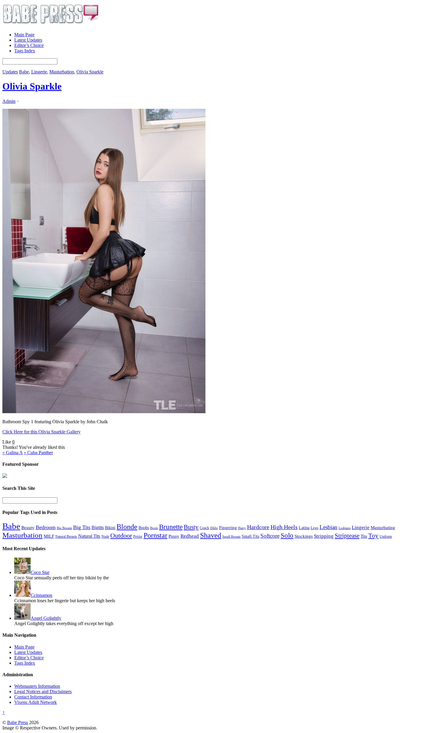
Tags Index (24, 50)
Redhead (189, 536)
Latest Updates (28, 40)
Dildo (214, 528)
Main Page (24, 34)
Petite (137, 536)
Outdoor (121, 535)
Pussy (174, 536)
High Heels (284, 527)
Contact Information (33, 696)
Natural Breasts (66, 537)
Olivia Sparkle (89, 71)
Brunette (171, 527)
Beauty (27, 527)
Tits (364, 536)
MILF (49, 536)
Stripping (324, 536)
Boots (154, 528)
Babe (24, 71)
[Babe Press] (50, 24)
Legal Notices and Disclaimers (43, 691)
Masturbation (61, 71)
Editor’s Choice (29, 45)
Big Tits (81, 527)
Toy (373, 535)
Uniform (386, 537)
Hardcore (258, 527)
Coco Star (40, 572)
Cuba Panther (38, 452)
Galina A (12, 452)
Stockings (304, 536)
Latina (304, 528)
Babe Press (17, 722)
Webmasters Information (37, 686)
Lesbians (344, 528)
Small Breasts (231, 536)
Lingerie (39, 71)
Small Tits (250, 536)
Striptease (347, 535)
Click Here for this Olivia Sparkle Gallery (41, 431)
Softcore (269, 536)
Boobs (144, 528)
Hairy (242, 528)
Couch (204, 528)
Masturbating (383, 527)
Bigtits (98, 527)
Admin (8, 101)
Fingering (228, 527)
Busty (191, 527)
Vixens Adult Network (35, 702)
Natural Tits (89, 536)
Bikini (110, 527)
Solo (287, 535)
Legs (314, 528)
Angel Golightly (46, 618)
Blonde (127, 527)
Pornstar (155, 535)
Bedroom (46, 527)
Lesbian (328, 527)
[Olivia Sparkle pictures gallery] (103, 411)
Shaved (210, 535)
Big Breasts (64, 528)
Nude (105, 536)
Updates (10, 71)
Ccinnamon (41, 595)
